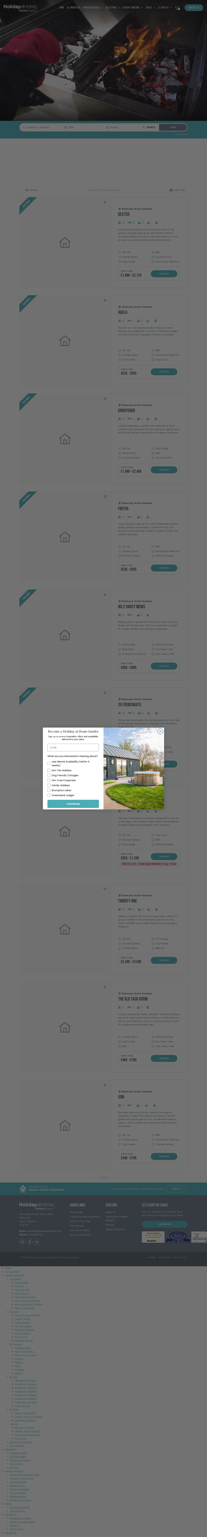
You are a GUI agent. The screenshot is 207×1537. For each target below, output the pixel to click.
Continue (73, 804)
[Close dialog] (160, 731)
